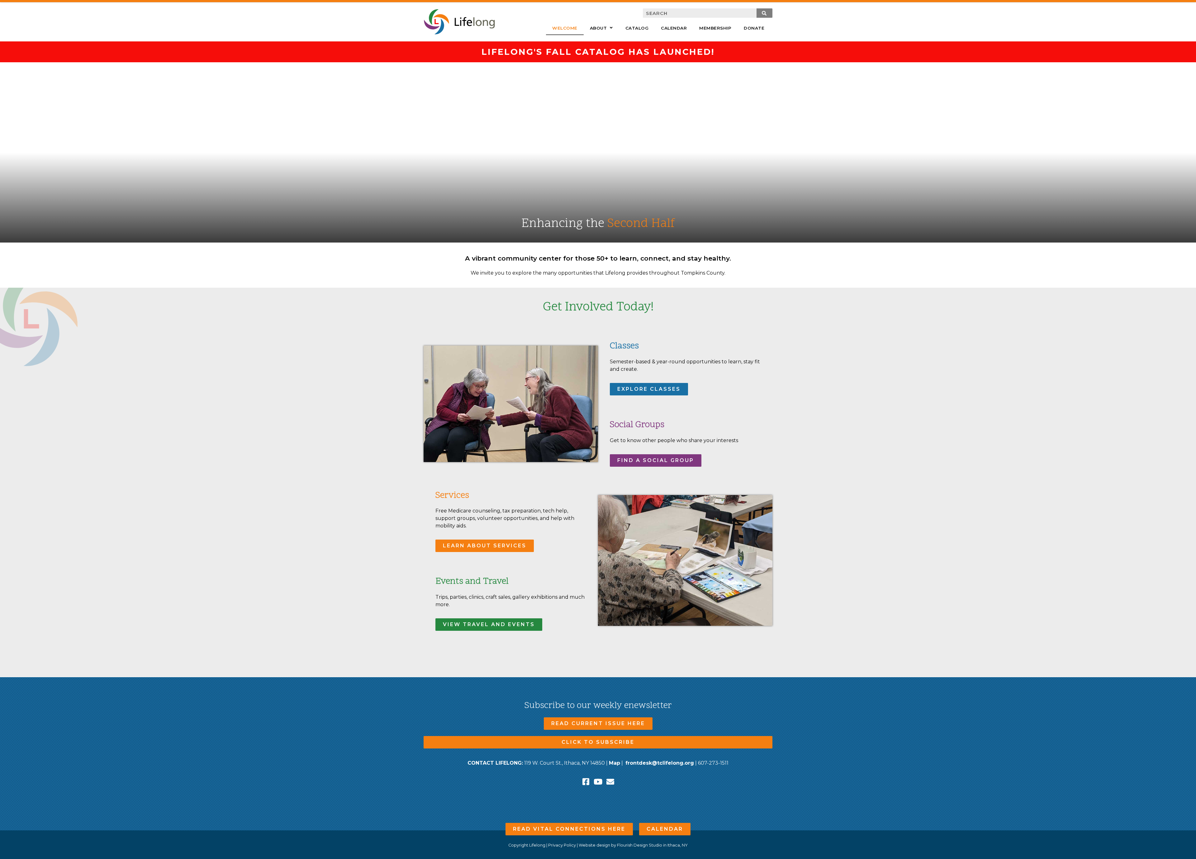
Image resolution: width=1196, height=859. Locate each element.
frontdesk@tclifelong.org (659, 763)
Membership (715, 28)
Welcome (564, 28)
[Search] (764, 13)
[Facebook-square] (586, 782)
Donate (754, 28)
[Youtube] (598, 782)
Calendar (674, 28)
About (598, 28)
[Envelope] (610, 782)
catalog (637, 28)
